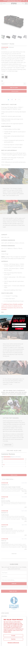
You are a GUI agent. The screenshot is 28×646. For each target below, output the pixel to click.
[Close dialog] (27, 316)
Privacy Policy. (7, 631)
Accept (13, 635)
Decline (13, 639)
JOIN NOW (19, 328)
